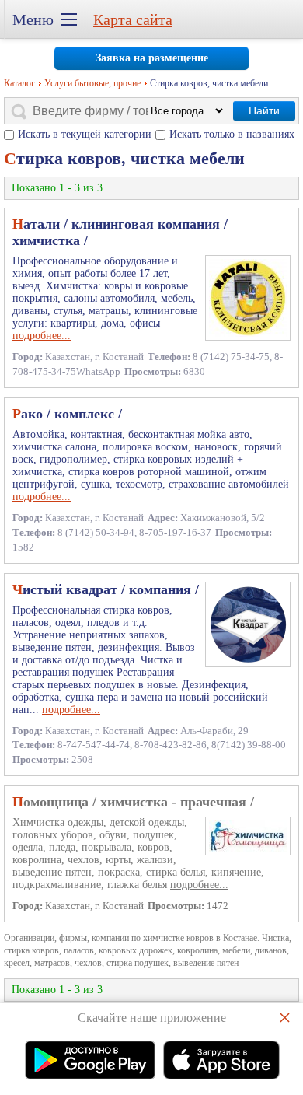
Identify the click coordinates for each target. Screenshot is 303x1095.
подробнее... (41, 335)
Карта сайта (132, 19)
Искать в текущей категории (85, 134)
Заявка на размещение (152, 58)
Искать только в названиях (231, 134)
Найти (264, 110)
